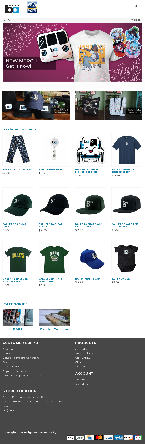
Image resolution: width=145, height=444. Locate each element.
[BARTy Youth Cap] (90, 259)
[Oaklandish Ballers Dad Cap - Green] (18, 204)
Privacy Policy (11, 366)
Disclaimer (9, 362)
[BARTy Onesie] (127, 259)
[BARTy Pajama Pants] (18, 149)
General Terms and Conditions (21, 357)
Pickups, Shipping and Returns (22, 375)
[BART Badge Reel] (54, 149)
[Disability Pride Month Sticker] (90, 149)
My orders (81, 384)
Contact (7, 353)
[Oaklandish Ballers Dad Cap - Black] (54, 204)
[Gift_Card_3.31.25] (72, 52)
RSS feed (80, 366)
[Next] (137, 48)
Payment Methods (14, 371)
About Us (8, 348)
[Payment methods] (76, 437)
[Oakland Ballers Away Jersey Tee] (18, 259)
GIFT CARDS (83, 357)
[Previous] (7, 48)
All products (82, 348)
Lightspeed (64, 432)
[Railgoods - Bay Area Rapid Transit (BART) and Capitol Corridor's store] (37, 8)
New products (84, 353)
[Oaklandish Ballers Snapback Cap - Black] (127, 204)
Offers (78, 362)
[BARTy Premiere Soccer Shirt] (127, 149)
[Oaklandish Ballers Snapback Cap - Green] (90, 204)
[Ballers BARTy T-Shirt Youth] (54, 259)
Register (80, 379)
